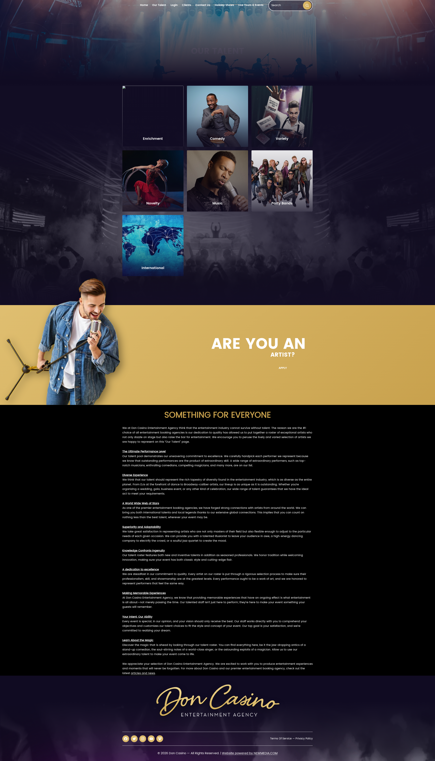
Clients (186, 5)
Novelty (153, 203)
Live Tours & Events (250, 5)
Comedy (217, 139)
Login (174, 5)
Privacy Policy (304, 739)
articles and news (143, 673)
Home (144, 5)
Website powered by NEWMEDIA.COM (249, 753)
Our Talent (159, 5)
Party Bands (282, 203)
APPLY (283, 368)
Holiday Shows (224, 5)
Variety (282, 139)
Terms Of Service (280, 739)
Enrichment (153, 139)
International (153, 268)
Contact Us (202, 5)
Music (217, 203)
